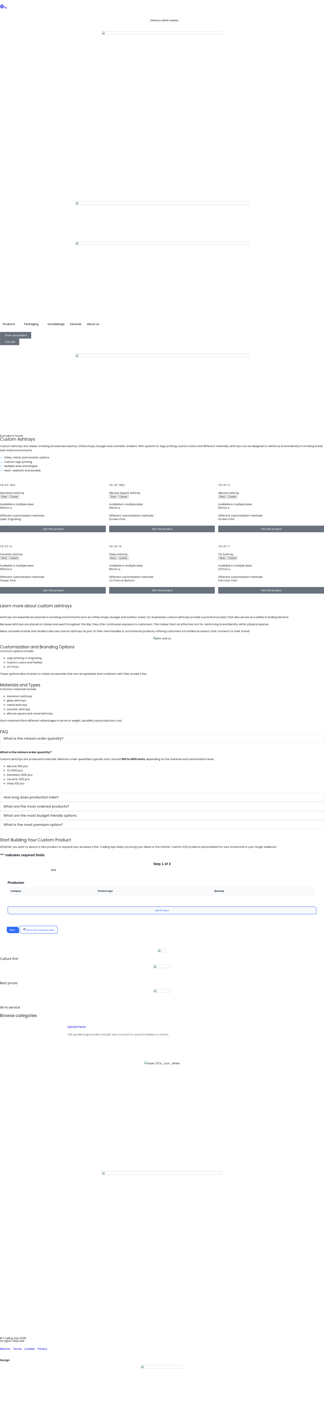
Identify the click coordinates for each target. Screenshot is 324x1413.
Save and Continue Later (40, 929)
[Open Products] (17, 324)
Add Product (162, 910)
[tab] (4, 496)
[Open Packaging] (40, 324)
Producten (16, 882)
